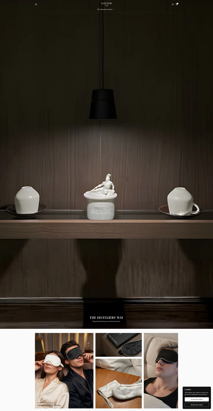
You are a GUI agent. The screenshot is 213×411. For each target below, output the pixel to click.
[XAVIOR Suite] (106, 4)
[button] (36, 4)
